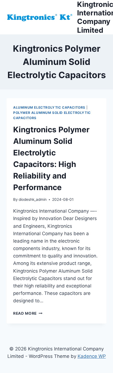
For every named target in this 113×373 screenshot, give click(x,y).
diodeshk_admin (33, 199)
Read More (28, 313)
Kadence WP (92, 356)
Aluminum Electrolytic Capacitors (49, 107)
